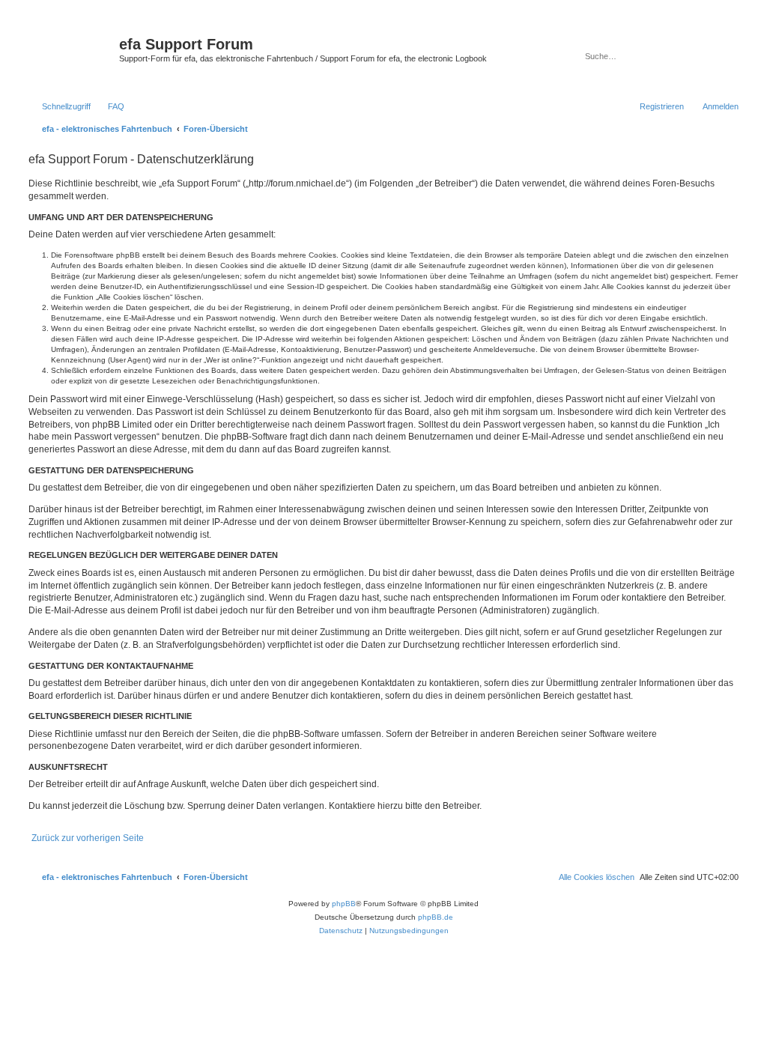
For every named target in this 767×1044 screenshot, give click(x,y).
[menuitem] (109, 106)
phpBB (344, 903)
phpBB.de (435, 917)
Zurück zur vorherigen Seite (87, 838)
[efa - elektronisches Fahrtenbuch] (72, 55)
